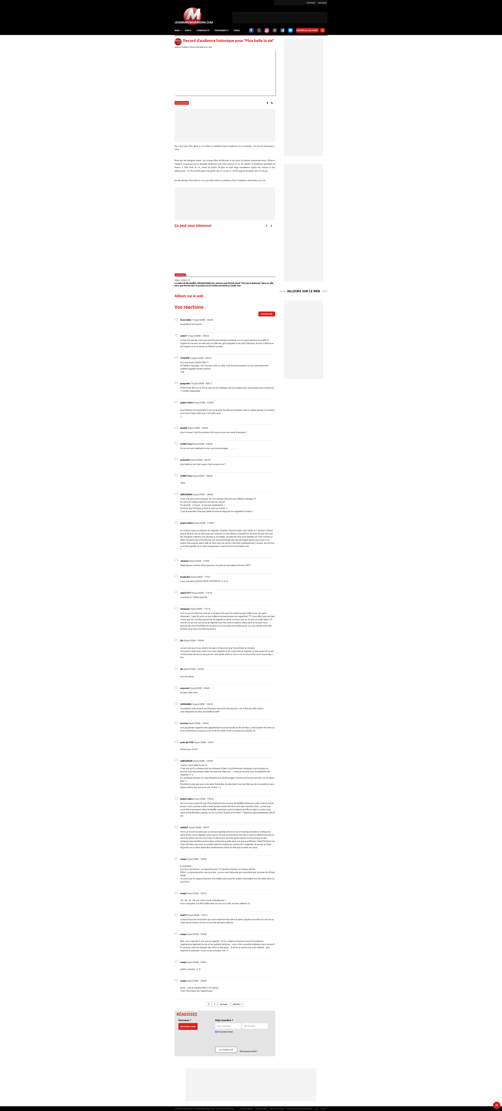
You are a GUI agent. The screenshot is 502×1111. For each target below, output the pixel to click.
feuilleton (185, 47)
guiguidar (185, 383)
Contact (323, 1109)
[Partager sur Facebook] (268, 102)
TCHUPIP (185, 358)
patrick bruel (180, 275)
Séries (237, 30)
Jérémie (184, 560)
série (210, 47)
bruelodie (185, 576)
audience (178, 47)
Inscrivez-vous (188, 1026)
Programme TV (222, 30)
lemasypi (185, 608)
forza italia (185, 319)
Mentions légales (246, 1109)
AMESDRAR (186, 494)
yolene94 (185, 459)
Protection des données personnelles (299, 1109)
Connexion (311, 2)
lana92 (183, 427)
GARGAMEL (186, 704)
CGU (316, 1109)
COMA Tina (186, 443)
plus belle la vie (202, 47)
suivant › (224, 1004)
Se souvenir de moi (225, 1032)
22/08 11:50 (185, 280)
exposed (184, 688)
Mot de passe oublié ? (248, 1051)
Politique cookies (261, 1109)
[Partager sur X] (272, 102)
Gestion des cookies (277, 1109)
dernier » (237, 1004)
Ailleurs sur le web (303, 291)
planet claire (186, 402)
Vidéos (188, 30)
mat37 (183, 335)
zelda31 (184, 827)
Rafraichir (266, 314)
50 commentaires (181, 103)
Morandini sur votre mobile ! (307, 30)
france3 (192, 47)
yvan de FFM (186, 742)
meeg (183, 859)
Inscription (322, 2)
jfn (181, 640)
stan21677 (185, 592)
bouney (184, 723)
